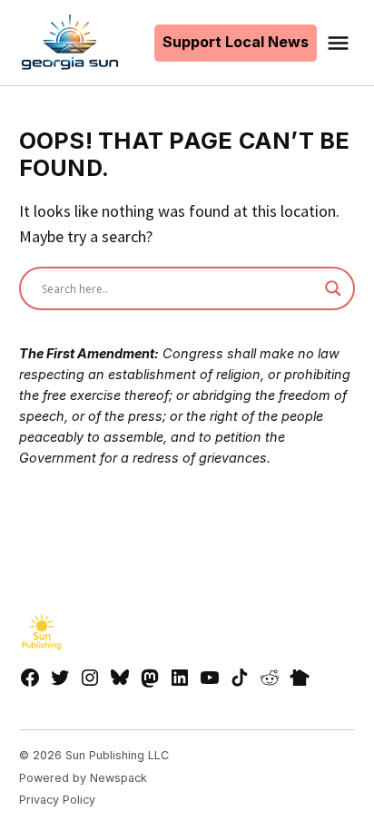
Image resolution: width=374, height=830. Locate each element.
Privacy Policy (57, 799)
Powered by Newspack (83, 778)
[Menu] (340, 43)
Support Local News (235, 42)
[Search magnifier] (333, 288)
